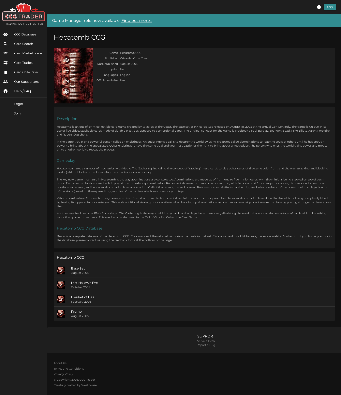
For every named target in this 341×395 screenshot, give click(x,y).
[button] (319, 7)
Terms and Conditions (69, 368)
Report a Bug (206, 345)
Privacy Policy (63, 374)
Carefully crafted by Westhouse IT (77, 385)
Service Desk (206, 341)
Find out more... (136, 20)
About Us (60, 363)
